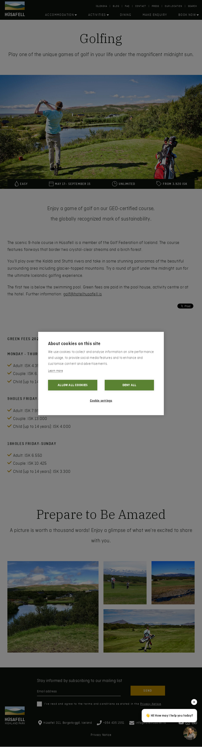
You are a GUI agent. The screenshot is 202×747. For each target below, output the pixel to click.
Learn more (55, 371)
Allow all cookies (72, 385)
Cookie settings (101, 400)
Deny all (129, 385)
